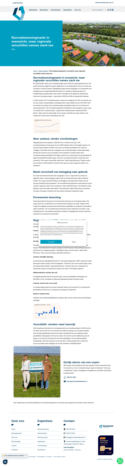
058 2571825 (18, 3)
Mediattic (110, 459)
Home (35, 71)
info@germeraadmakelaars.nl (77, 381)
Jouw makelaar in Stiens (59, 456)
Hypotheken (67, 10)
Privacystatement (41, 456)
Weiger (74, 242)
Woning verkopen (43, 429)
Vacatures (14, 449)
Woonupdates (15, 441)
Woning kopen (42, 433)
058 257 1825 (71, 377)
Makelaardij (33, 10)
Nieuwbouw (44, 10)
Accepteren (51, 242)
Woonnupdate (43, 71)
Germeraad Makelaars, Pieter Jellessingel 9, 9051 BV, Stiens (74, 443)
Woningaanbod (16, 433)
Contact (13, 445)
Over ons (78, 10)
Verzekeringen (56, 10)
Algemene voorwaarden (30, 456)
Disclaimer (49, 456)
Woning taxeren (43, 437)
